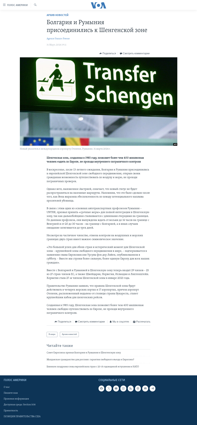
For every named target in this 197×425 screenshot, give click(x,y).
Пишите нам (11, 393)
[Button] (107, 53)
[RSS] (131, 388)
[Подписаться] (145, 388)
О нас (7, 387)
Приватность (11, 410)
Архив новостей (57, 15)
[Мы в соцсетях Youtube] (116, 388)
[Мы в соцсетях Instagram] (123, 388)
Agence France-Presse (58, 39)
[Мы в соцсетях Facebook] (101, 388)
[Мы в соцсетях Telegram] (152, 388)
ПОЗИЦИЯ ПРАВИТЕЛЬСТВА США (22, 416)
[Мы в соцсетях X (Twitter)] (109, 388)
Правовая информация (16, 399)
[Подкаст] (138, 388)
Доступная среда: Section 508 (20, 405)
